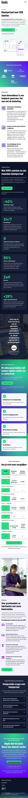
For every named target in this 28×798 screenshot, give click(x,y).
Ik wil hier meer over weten (14, 542)
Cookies (3, 785)
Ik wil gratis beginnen (8, 30)
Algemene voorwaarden (6, 780)
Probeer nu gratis (7, 383)
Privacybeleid (4, 782)
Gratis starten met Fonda (14, 762)
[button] (25, 2)
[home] (4, 2)
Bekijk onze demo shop (14, 766)
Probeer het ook (7, 188)
